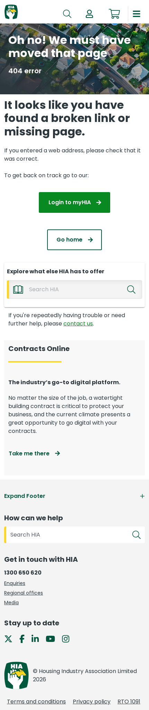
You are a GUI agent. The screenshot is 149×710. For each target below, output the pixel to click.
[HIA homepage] (11, 12)
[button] (89, 13)
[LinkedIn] (38, 638)
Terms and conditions (36, 702)
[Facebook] (24, 638)
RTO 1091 (128, 702)
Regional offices (23, 592)
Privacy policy (92, 702)
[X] (11, 638)
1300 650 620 (23, 573)
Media (11, 602)
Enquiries (14, 583)
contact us (78, 324)
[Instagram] (68, 638)
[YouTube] (53, 638)
